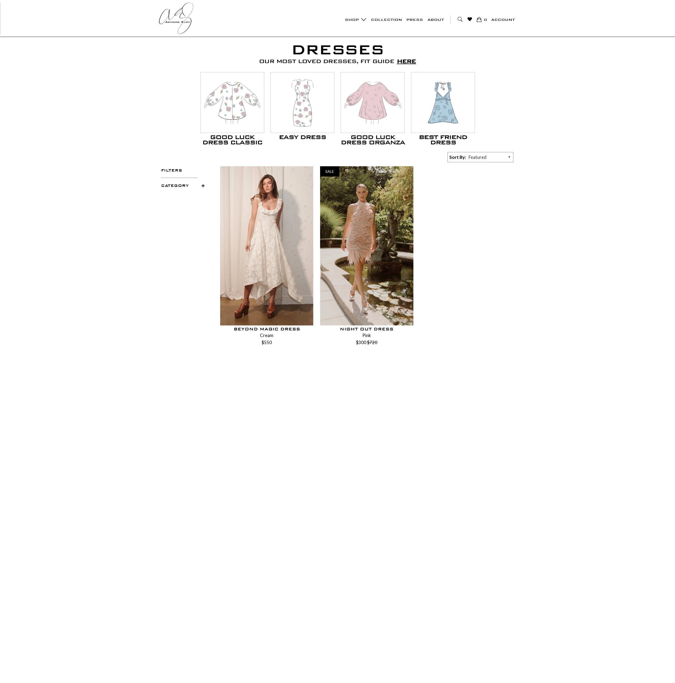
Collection (386, 19)
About (435, 19)
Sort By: (457, 157)
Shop (352, 19)
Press (414, 19)
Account (503, 19)
